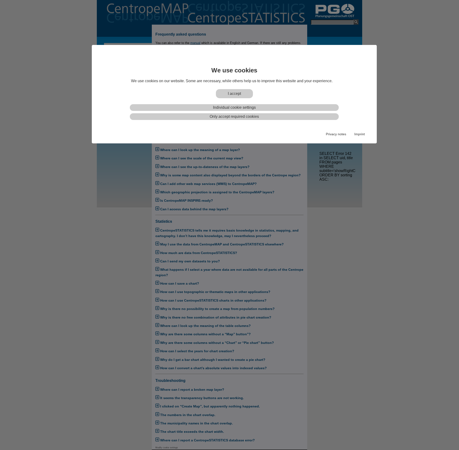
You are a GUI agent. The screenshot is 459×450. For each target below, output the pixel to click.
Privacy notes (336, 134)
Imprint (359, 134)
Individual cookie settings (234, 107)
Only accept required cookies (234, 116)
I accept (234, 94)
